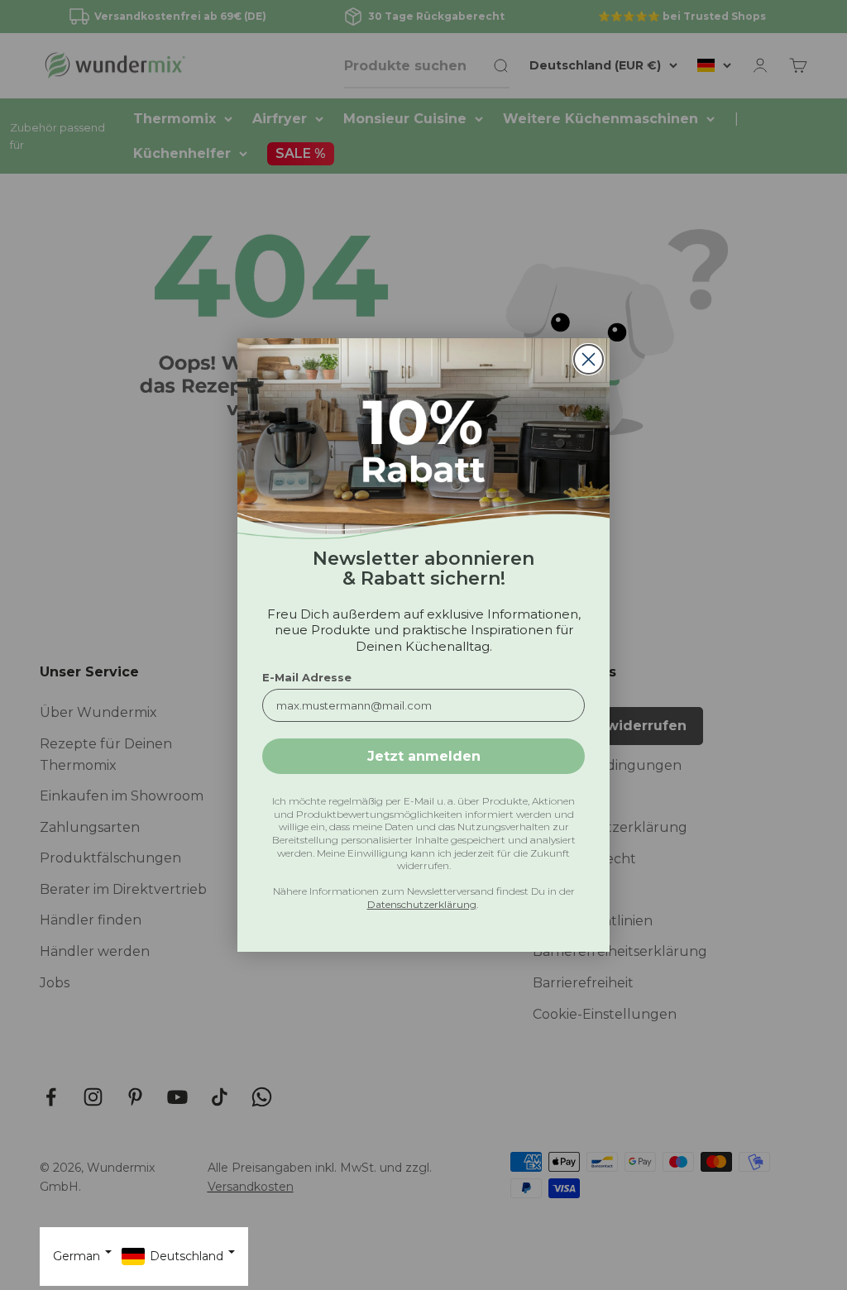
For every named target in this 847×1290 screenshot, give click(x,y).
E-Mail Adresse (307, 677)
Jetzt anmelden (424, 756)
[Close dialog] (588, 359)
